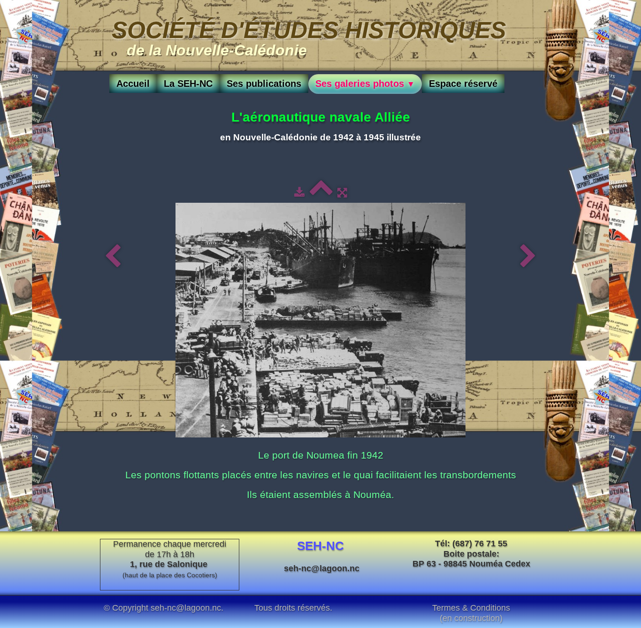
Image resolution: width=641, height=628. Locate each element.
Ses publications (264, 83)
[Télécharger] (299, 192)
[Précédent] (113, 256)
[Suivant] (528, 256)
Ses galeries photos (365, 83)
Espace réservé (463, 83)
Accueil (133, 83)
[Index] (321, 192)
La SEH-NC (188, 83)
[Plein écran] (342, 192)
